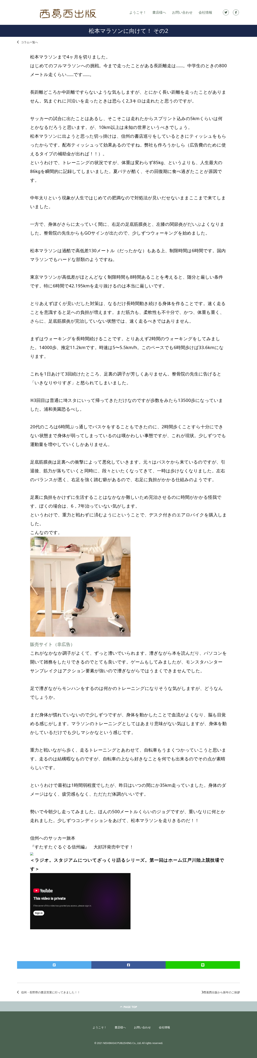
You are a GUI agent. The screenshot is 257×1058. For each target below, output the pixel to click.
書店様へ (159, 12)
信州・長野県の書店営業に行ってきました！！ (50, 992)
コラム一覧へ (29, 42)
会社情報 (205, 12)
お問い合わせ (182, 12)
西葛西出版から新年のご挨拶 (221, 992)
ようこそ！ (137, 12)
